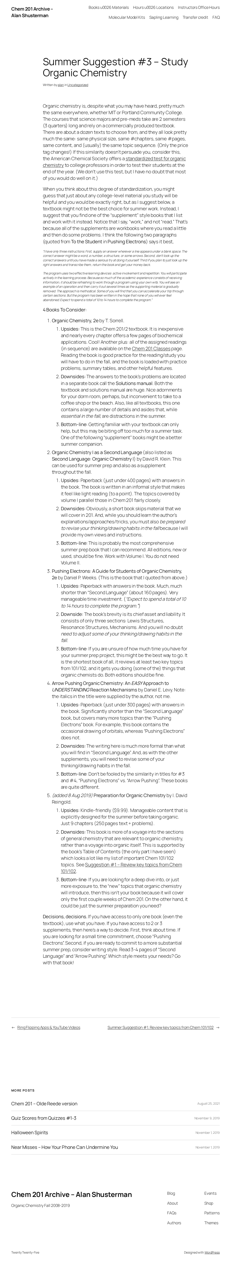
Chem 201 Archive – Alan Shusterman (32, 12)
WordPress (212, 1252)
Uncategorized (77, 85)
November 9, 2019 (207, 1118)
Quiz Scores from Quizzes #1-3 (43, 1118)
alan (61, 85)
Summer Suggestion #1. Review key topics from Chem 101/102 (161, 1027)
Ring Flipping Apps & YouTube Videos (48, 1027)
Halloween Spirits (29, 1132)
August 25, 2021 (208, 1103)
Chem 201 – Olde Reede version (44, 1103)
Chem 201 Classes (151, 348)
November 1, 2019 (208, 1132)
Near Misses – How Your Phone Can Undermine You (64, 1147)
